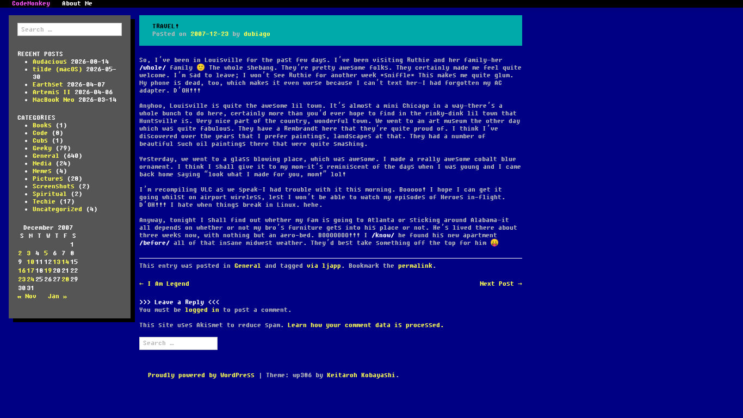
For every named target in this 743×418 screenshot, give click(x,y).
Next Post (501, 284)
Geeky (42, 148)
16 (22, 271)
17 (30, 271)
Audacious (50, 62)
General (46, 156)
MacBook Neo (54, 100)
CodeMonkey (31, 4)
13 (56, 262)
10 (30, 262)
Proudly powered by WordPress (201, 375)
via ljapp (324, 266)
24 (30, 279)
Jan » (57, 296)
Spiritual (50, 194)
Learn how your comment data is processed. (366, 325)
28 (65, 279)
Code (40, 133)
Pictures (48, 179)
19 (48, 271)
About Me (77, 4)
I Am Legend (164, 284)
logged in (202, 310)
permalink (415, 266)
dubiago (257, 34)
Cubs (40, 141)
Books (42, 125)
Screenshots (54, 186)
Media (42, 163)
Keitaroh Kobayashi (361, 375)
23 (22, 279)
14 (65, 262)
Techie (44, 202)
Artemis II (52, 92)
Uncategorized (57, 209)
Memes (42, 171)
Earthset (48, 85)
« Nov (26, 296)
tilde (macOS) (57, 69)
